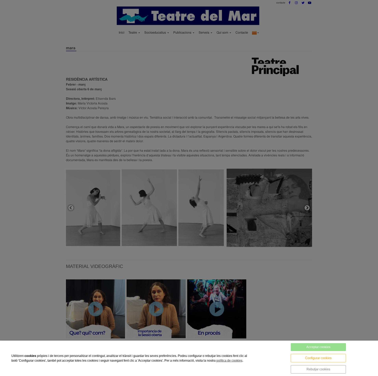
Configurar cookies (318, 358)
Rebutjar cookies (318, 369)
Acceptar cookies (318, 347)
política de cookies (229, 360)
